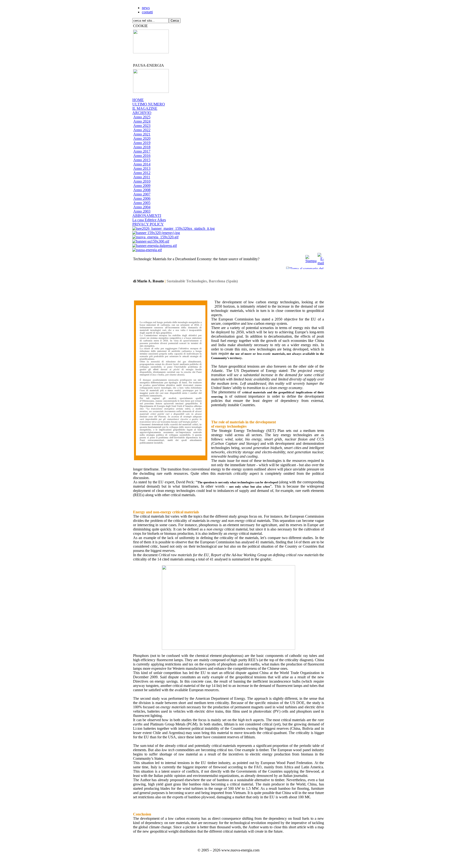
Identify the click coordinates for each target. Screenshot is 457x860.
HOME (138, 100)
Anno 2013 (141, 168)
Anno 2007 (141, 194)
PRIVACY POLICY (148, 224)
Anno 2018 (141, 147)
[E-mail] (321, 258)
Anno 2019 (141, 143)
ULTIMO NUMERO (148, 104)
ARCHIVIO (141, 113)
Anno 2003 (141, 211)
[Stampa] (311, 258)
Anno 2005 (141, 203)
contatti (147, 12)
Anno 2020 (141, 138)
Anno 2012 (141, 173)
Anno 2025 (141, 117)
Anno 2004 (141, 207)
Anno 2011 (141, 177)
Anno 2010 (141, 181)
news (146, 8)
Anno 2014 (141, 164)
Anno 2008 (141, 190)
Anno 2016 (141, 156)
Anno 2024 (141, 121)
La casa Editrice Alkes (149, 220)
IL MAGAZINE (144, 108)
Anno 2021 (141, 134)
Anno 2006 (141, 198)
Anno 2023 (141, 126)
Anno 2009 (141, 186)
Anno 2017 (141, 151)
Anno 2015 (141, 160)
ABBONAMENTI (146, 216)
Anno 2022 (141, 130)
